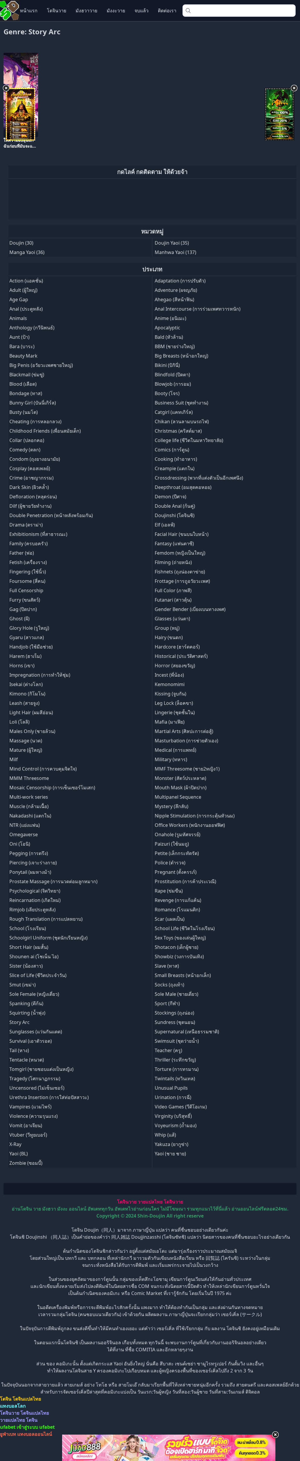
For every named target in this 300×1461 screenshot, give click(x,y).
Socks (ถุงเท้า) (169, 984)
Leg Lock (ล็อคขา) (174, 703)
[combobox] (239, 10)
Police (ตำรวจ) (170, 862)
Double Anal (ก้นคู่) (175, 506)
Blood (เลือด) (23, 384)
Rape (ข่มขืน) (169, 891)
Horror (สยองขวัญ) (175, 665)
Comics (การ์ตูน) (172, 449)
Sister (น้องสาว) (26, 966)
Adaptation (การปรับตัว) (180, 280)
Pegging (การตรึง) (28, 853)
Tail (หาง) (19, 1050)
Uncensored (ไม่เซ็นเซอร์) (36, 1088)
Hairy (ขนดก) (169, 637)
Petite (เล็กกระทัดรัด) (177, 853)
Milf (13, 759)
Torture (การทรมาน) (177, 1069)
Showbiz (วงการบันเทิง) (179, 956)
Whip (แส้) (165, 1135)
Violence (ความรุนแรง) (33, 1116)
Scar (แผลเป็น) (170, 919)
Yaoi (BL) (18, 1153)
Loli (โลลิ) (19, 722)
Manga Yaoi (22, 252)
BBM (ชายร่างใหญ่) (175, 346)
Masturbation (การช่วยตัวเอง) (186, 740)
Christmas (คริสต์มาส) (178, 431)
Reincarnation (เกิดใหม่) (35, 900)
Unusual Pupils (171, 1088)
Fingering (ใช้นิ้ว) (27, 571)
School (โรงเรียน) (27, 928)
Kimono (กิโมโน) (27, 693)
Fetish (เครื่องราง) (28, 562)
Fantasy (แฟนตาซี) (174, 543)
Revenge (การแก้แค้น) (178, 900)
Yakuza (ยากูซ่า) (171, 1144)
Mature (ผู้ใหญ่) (25, 750)
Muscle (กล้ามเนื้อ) (29, 806)
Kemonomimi (170, 684)
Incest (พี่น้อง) (169, 675)
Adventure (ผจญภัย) (176, 290)
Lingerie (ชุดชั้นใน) (175, 712)
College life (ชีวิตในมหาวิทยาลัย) (189, 440)
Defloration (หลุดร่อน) (33, 496)
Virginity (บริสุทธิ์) (173, 1116)
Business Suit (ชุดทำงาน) (181, 402)
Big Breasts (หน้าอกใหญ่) (181, 356)
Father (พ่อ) (21, 553)
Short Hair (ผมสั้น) (28, 947)
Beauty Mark (23, 356)
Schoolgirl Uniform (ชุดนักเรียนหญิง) (48, 938)
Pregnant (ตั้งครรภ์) (176, 872)
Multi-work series (28, 797)
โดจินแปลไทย (27, 1399)
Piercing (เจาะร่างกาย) (33, 862)
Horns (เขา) (22, 665)
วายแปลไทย (150, 1201)
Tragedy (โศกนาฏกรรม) (34, 1078)
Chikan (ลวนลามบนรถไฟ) (182, 421)
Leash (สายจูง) (24, 703)
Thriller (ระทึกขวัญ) (175, 1060)
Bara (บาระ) (22, 346)
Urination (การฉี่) (173, 1097)
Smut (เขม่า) (22, 984)
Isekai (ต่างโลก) (26, 684)
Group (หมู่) (167, 628)
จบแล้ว (141, 10)
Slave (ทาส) (167, 966)
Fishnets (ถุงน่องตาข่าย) (180, 571)
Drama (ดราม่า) (26, 525)
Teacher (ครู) (168, 1050)
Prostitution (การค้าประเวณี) (185, 881)
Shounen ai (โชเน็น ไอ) (34, 956)
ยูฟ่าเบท (8, 1434)
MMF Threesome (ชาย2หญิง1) (187, 769)
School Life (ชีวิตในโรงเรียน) (185, 928)
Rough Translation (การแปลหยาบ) (46, 919)
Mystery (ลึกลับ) (171, 806)
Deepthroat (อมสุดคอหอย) (183, 487)
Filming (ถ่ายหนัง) (173, 562)
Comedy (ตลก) (24, 449)
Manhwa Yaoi (169, 252)
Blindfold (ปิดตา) (172, 374)
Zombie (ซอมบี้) (25, 1163)
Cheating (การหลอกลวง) (35, 421)
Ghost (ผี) (19, 618)
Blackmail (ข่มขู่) (26, 374)
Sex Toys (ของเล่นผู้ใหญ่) (180, 938)
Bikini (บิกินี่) (167, 365)
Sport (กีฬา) (167, 1003)
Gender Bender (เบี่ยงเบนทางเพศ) (190, 609)
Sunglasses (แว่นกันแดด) (35, 1031)
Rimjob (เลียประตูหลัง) (32, 909)
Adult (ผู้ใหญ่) (23, 290)
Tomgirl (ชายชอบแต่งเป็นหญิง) (41, 1069)
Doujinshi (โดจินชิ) (175, 515)
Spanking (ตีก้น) (26, 1003)
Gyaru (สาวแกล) (26, 637)
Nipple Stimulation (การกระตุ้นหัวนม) (195, 815)
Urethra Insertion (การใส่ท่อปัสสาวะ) (49, 1097)
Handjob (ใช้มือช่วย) (31, 647)
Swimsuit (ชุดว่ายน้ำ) (177, 1041)
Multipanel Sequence (178, 797)
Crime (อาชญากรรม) (31, 478)
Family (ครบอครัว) (28, 543)
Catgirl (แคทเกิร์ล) (174, 412)
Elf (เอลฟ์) (165, 525)
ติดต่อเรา (167, 10)
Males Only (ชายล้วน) (32, 731)
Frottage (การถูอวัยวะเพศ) (182, 581)
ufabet (47, 1427)
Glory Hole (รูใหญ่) (29, 628)
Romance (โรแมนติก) (177, 909)
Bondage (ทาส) (25, 393)
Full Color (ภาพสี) (173, 590)
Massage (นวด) (25, 740)
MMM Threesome (29, 778)
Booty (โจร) (167, 393)
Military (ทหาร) (171, 759)
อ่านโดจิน (22, 1209)
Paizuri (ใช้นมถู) (172, 844)
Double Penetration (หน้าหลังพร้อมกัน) (51, 515)
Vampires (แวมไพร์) (30, 1106)
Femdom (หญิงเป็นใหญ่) (180, 553)
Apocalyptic (167, 327)
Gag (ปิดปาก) (23, 609)
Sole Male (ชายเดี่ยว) (176, 994)
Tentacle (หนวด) (26, 1060)
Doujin (16, 243)
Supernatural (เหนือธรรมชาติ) (187, 1031)
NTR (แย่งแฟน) (24, 825)
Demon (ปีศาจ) (170, 496)
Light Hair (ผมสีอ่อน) (31, 712)
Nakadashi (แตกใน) (30, 815)
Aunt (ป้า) (19, 337)
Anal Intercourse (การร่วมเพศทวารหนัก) (198, 309)
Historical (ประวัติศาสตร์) (181, 656)
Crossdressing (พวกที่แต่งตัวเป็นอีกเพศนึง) (199, 478)
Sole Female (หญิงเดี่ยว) (34, 994)
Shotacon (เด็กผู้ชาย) (176, 947)
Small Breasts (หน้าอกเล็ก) (183, 975)
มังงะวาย (116, 10)
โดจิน (5, 1399)
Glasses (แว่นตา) (172, 618)
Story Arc (19, 1022)
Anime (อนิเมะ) (170, 318)
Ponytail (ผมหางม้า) (30, 872)
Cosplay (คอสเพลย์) (29, 468)
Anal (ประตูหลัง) (26, 309)
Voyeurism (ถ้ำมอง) (176, 1125)
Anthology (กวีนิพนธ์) (31, 327)
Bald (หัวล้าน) (169, 337)
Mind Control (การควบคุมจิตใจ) (43, 769)
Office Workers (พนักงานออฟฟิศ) (190, 825)
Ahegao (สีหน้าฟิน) (174, 299)
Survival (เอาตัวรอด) (30, 1041)
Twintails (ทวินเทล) (175, 1078)
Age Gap (18, 299)
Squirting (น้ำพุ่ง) (27, 1013)
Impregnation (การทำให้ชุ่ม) (39, 675)
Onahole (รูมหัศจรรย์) (177, 834)
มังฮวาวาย (86, 10)
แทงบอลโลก (13, 1406)
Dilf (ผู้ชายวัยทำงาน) (30, 506)
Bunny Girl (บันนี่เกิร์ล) (32, 402)
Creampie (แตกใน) (175, 468)
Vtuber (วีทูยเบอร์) (28, 1135)
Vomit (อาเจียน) (25, 1125)
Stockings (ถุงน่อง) (174, 1013)
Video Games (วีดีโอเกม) (181, 1106)
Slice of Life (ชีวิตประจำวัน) (38, 975)
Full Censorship (26, 590)
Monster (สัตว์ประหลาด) (180, 778)
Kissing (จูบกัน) (170, 693)
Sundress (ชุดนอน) (175, 1022)
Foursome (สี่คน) (27, 581)
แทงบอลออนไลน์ (34, 1434)
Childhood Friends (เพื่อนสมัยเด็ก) (45, 431)
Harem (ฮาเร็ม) (25, 656)
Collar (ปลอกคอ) (26, 440)
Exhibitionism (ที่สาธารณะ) (38, 534)
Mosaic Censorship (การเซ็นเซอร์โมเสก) (52, 787)
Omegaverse (23, 834)
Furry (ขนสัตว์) (24, 600)
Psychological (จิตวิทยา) (34, 891)
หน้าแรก (29, 10)
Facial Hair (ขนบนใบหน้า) (182, 534)
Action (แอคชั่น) (26, 280)
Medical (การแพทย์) (175, 750)
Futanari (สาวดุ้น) (173, 600)
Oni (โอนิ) (19, 844)
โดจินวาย (56, 10)
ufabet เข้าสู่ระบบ (19, 1427)
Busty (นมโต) (23, 412)
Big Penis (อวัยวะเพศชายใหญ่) (41, 365)
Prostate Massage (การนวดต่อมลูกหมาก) (53, 881)
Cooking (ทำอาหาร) (176, 459)
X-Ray (15, 1144)
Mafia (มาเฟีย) (170, 722)
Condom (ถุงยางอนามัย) (34, 459)
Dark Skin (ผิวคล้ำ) (29, 487)
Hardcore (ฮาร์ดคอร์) (177, 647)
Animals (18, 318)
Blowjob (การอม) (173, 384)
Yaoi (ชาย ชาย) (170, 1153)
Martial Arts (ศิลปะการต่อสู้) (184, 731)
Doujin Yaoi (167, 243)
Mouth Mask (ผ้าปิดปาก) (181, 787)
